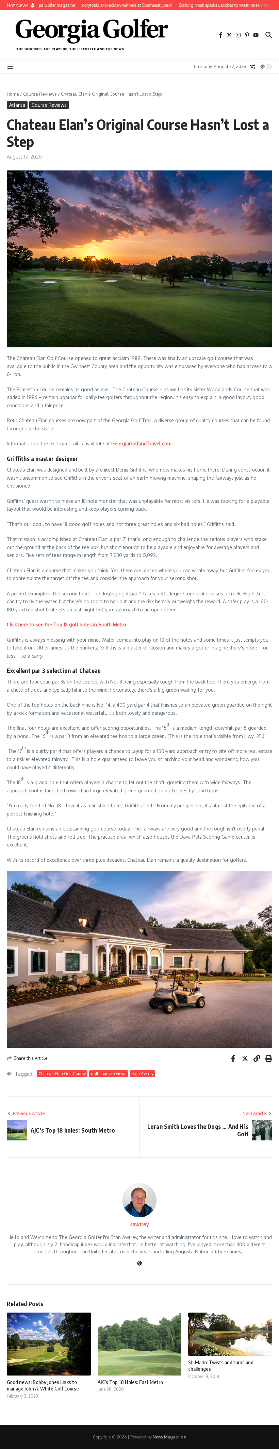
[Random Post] (252, 66)
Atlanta (17, 105)
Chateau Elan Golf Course (62, 1073)
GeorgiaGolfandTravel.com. (142, 443)
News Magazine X (169, 1436)
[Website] (139, 1264)
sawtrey (139, 1224)
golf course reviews (108, 1073)
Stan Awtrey (142, 1073)
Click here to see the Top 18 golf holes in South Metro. (67, 624)
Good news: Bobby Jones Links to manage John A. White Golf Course (43, 1385)
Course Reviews (40, 94)
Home (13, 94)
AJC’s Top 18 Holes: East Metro (130, 1382)
